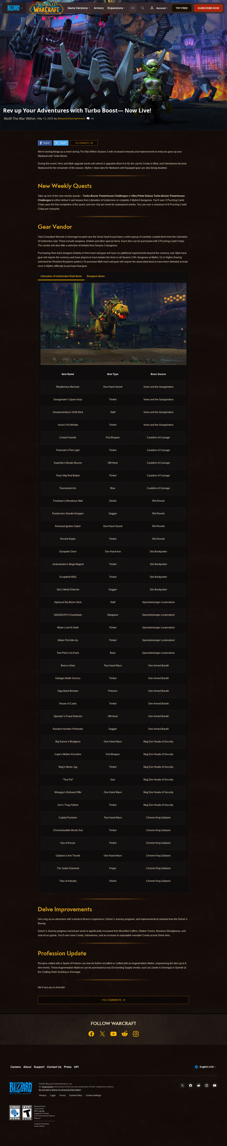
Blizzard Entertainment (71, 118)
